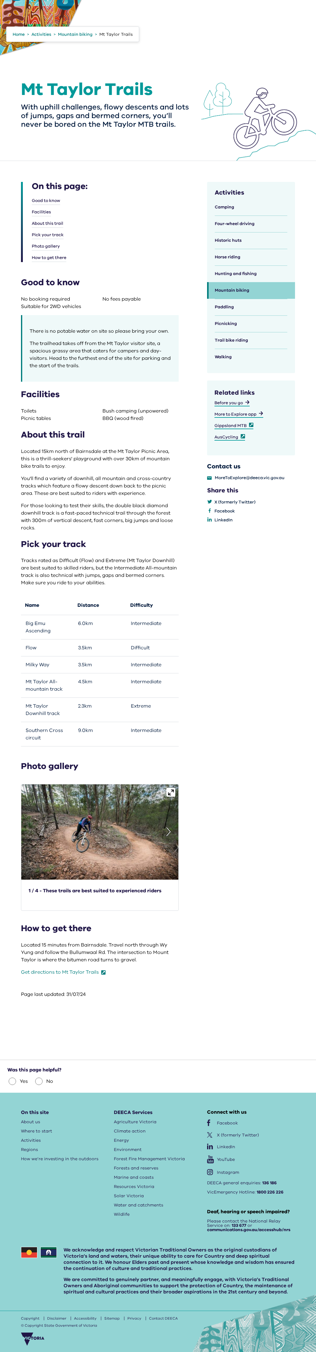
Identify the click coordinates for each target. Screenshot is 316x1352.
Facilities (41, 212)
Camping (224, 207)
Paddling (224, 307)
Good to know (46, 200)
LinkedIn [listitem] (223, 520)
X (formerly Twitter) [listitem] (235, 502)
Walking (223, 357)
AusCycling (226, 437)
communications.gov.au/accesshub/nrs (248, 1230)
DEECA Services (133, 1112)
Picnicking (226, 324)
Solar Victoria (129, 1196)
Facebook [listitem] (224, 511)
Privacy (134, 1318)
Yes (24, 1081)
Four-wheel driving (235, 224)
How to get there (49, 258)
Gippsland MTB (230, 426)
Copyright (30, 1318)
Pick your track (48, 235)
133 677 (239, 1225)
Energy (121, 1140)
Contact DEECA (163, 1318)
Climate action (130, 1131)
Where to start (36, 1131)
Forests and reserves (136, 1168)
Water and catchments (138, 1205)
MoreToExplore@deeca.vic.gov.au (250, 478)
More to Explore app (235, 414)
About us (30, 1122)
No (49, 1081)
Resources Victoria (134, 1187)
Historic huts (228, 240)
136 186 (269, 1183)
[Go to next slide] (168, 832)
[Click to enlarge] (170, 792)
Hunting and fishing (236, 274)
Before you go (228, 403)
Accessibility (85, 1318)
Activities (31, 1140)
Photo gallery (46, 246)
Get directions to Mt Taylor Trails (60, 972)
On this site (35, 1112)
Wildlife (122, 1214)
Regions (29, 1150)
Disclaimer (56, 1318)
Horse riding (227, 257)
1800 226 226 (270, 1192)
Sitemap (112, 1318)
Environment (128, 1150)
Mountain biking (232, 290)
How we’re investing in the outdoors (59, 1159)
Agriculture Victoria (135, 1122)
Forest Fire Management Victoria (149, 1159)
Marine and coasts (134, 1177)
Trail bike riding (231, 340)
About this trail (47, 223)
